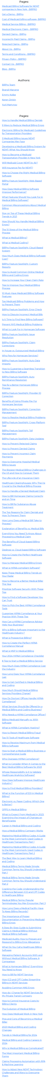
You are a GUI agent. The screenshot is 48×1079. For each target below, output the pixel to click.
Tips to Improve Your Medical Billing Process (21, 287)
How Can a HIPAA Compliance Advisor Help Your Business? (22, 623)
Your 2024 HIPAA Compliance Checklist (23, 656)
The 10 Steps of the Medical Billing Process (20, 231)
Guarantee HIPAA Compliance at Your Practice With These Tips (22, 615)
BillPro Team (8, 85)
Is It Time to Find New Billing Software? (23, 319)
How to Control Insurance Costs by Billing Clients (20, 1002)
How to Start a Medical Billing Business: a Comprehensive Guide (23, 752)
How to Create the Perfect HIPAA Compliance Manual (19, 644)
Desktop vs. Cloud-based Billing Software (24, 550)
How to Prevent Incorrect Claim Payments (19, 455)
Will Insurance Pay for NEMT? (17, 168)
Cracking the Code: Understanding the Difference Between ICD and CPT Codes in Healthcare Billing (23, 892)
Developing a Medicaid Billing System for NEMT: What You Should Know (24, 148)
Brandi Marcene (10, 90)
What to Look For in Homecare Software (23, 329)
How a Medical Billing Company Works (22, 831)
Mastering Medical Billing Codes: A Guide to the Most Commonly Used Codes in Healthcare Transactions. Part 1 (23, 839)
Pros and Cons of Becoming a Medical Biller (22, 1020)
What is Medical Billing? (14, 238)
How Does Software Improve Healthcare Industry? (23, 782)
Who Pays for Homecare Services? (20, 355)
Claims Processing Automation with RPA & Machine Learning (23, 1063)
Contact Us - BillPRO (13, 64)
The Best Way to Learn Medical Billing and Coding (22, 860)
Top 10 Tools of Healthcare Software (20, 737)
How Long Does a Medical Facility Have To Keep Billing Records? (22, 910)
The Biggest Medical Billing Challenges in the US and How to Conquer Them (24, 471)
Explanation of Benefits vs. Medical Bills (23, 528)
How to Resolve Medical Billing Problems (23, 417)
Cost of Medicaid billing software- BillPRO (24, 19)
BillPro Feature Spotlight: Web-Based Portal (22, 182)
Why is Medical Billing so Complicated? (23, 1048)
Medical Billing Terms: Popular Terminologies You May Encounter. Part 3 (24, 902)
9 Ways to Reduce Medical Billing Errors (23, 125)
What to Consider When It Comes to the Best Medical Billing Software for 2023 (23, 765)
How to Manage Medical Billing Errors (22, 563)
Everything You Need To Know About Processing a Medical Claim (22, 535)
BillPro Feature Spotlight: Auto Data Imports (21, 362)
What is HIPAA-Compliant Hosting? (21, 728)
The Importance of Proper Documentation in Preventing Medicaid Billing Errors (23, 919)
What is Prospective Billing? (17, 638)
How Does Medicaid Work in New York (22, 1014)
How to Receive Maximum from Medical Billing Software (23, 744)
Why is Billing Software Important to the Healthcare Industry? (23, 631)
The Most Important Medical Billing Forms (20, 1055)
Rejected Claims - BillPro (15, 44)
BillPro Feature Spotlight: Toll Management (17, 432)
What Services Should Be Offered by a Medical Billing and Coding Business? (22, 708)
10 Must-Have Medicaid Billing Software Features (23, 295)
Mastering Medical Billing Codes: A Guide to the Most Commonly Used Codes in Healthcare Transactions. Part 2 (23, 850)
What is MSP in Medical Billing (18, 651)
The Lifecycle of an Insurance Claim (20, 478)
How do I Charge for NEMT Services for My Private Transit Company (22, 994)
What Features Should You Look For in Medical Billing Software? (22, 199)
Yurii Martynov (9, 105)
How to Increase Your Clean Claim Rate (23, 280)
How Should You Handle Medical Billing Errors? (23, 223)
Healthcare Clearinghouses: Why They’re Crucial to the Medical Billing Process (23, 484)
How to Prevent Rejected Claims (19, 443)
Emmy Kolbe (9, 95)
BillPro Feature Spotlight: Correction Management (21, 411)
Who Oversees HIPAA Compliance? (20, 759)
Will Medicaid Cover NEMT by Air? (20, 163)
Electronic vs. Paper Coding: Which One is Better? (23, 803)
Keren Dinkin (9, 100)
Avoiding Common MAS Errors (18, 987)
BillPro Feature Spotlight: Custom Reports (20, 265)
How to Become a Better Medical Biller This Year (22, 582)
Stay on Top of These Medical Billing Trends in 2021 (21, 215)
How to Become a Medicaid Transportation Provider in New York (21, 156)
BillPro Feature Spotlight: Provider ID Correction (21, 395)
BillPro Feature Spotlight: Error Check (22, 309)
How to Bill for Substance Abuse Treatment (19, 506)
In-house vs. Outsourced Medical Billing (23, 350)
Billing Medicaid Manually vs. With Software (20, 721)
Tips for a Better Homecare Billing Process (20, 386)
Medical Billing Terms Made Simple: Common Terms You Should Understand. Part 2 (24, 880)
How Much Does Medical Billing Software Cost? (24, 257)
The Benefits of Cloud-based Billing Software (21, 543)
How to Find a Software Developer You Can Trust (22, 599)
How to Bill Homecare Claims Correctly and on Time (22, 498)
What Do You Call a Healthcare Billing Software (22, 949)
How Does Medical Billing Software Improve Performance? (20, 190)
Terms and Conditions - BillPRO (18, 54)
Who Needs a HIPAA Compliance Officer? (24, 714)
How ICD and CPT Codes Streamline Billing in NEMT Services (21, 981)
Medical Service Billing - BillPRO (19, 24)
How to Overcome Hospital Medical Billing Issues (21, 463)
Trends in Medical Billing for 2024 (19, 1035)
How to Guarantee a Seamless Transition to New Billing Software (23, 370)
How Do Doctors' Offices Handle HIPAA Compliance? (22, 700)
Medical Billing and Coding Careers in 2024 (22, 1042)
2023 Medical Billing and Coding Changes (19, 1028)
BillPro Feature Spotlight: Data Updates (23, 438)
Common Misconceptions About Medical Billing (24, 207)
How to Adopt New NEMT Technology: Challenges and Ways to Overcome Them (22, 1072)
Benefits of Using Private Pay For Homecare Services (19, 403)
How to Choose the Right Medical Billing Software (23, 174)
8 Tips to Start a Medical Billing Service (22, 661)
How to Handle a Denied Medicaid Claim (23, 491)
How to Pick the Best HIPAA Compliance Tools (23, 607)
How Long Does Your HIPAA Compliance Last (23, 675)
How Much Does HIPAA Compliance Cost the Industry (24, 667)
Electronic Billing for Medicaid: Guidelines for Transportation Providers (24, 132)
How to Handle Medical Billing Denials (22, 120)
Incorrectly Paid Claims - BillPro (18, 39)
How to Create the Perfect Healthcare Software (22, 556)
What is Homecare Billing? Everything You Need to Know (22, 968)
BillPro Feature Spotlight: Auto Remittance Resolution (18, 378)
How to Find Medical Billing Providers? (22, 788)
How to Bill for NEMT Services (17, 974)
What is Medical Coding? (15, 242)
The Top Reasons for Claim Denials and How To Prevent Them (22, 514)
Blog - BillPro (9, 69)
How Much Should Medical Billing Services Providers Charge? (20, 692)
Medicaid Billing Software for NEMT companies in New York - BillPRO (20, 8)
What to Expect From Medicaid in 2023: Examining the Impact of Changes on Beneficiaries (23, 817)
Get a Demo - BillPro (12, 14)
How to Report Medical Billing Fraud (21, 733)
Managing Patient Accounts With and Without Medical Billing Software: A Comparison (22, 958)
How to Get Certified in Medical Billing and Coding (22, 684)
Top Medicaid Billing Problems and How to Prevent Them (23, 303)
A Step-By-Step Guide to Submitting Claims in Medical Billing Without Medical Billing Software (21, 930)
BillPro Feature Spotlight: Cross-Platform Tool (23, 424)
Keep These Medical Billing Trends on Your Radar (22, 574)
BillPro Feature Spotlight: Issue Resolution (18, 336)
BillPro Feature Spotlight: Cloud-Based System (22, 249)
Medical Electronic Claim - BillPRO (20, 29)
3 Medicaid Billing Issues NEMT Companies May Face (18, 140)
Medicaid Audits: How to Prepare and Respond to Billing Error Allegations (21, 940)
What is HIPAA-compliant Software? (21, 568)
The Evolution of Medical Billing (18, 1009)
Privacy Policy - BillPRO (14, 59)
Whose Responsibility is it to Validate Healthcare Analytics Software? (21, 773)
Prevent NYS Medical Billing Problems (22, 324)
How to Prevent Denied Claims (18, 448)
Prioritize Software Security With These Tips (22, 591)
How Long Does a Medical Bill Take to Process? (22, 522)
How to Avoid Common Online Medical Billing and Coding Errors (22, 273)
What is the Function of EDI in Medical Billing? (22, 795)
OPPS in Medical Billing (14, 809)
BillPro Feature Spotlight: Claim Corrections (18, 344)
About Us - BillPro (11, 49)
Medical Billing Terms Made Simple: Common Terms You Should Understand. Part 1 (24, 869)
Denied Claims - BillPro (14, 34)
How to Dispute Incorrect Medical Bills (22, 314)
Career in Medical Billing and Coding (21, 826)
